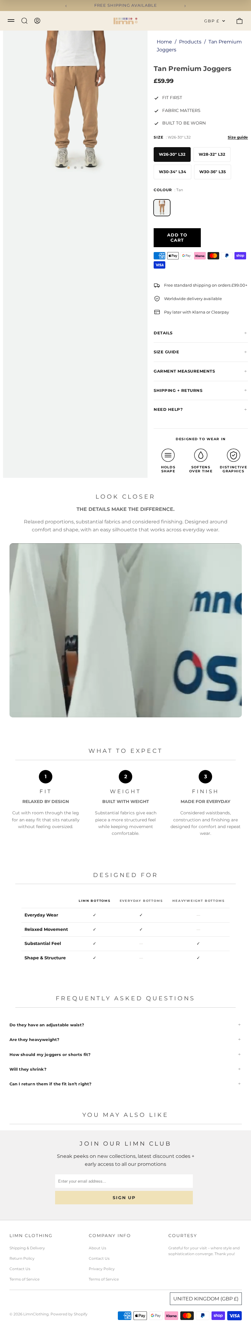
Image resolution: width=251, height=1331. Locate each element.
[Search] (24, 21)
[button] (68, 167)
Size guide (238, 137)
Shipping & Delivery (27, 1248)
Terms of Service (24, 1279)
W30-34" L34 (172, 171)
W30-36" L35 (212, 171)
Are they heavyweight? (34, 1039)
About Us (97, 1248)
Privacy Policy (102, 1268)
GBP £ (211, 20)
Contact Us (19, 1268)
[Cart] (239, 21)
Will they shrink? (28, 1069)
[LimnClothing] (125, 20)
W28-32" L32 (212, 154)
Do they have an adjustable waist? (46, 1024)
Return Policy (22, 1258)
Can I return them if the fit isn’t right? (50, 1083)
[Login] (37, 21)
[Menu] (11, 20)
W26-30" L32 (172, 154)
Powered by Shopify (69, 1314)
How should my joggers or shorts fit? (50, 1054)
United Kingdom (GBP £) (205, 1299)
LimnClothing (36, 1314)
